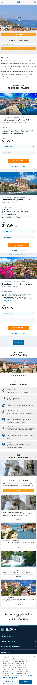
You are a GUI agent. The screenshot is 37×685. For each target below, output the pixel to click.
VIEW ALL (18, 491)
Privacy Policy (12, 678)
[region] (18, 669)
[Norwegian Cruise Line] (18, 2)
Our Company (6, 652)
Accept (25, 681)
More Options (10, 681)
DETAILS (18, 519)
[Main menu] (2, 2)
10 (27, 375)
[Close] (34, 657)
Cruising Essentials (8, 641)
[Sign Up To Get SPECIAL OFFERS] (18, 48)
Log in (29, 2)
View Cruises (18, 34)
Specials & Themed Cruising (10, 647)
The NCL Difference (7, 636)
